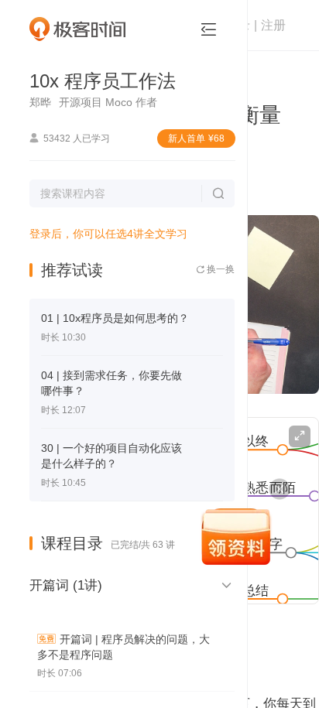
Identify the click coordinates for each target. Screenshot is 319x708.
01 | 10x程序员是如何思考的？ (115, 318)
